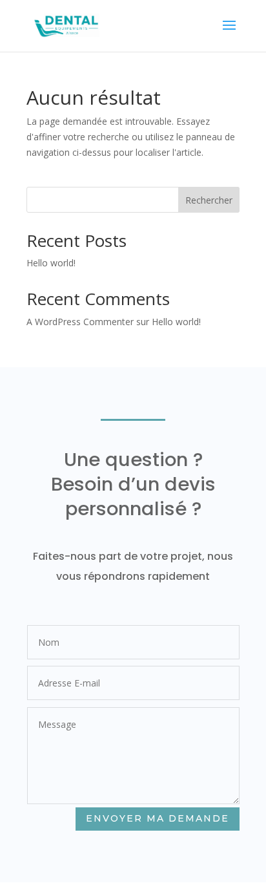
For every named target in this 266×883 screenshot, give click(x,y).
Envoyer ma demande (157, 818)
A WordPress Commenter (80, 321)
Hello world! (51, 263)
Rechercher (208, 200)
